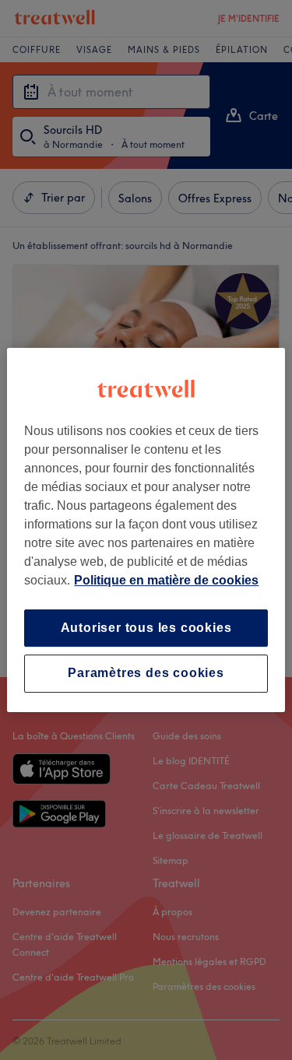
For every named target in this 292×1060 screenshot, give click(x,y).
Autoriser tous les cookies (146, 627)
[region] (145, 530)
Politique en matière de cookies (166, 580)
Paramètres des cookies (146, 673)
